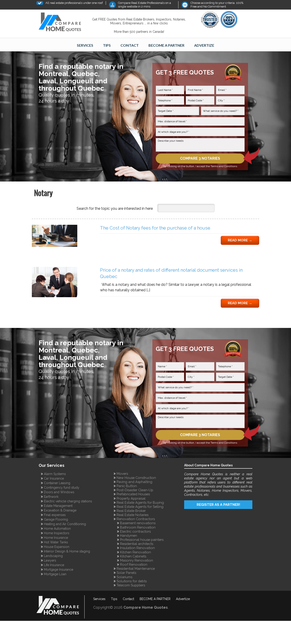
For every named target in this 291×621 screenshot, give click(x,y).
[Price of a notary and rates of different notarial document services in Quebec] (54, 296)
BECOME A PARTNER (166, 45)
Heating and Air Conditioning (65, 524)
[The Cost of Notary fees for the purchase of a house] (54, 245)
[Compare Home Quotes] (62, 23)
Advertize (204, 45)
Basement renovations (138, 523)
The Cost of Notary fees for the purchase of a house (155, 228)
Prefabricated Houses (133, 494)
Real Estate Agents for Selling (140, 507)
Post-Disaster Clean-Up (135, 490)
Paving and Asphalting (134, 482)
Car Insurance (54, 478)
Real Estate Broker (131, 511)
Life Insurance (54, 565)
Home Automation (57, 528)
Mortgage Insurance (58, 569)
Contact (129, 45)
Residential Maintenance (136, 568)
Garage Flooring (56, 519)
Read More (240, 240)
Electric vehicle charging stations (68, 501)
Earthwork (51, 496)
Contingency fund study (61, 487)
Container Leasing (57, 483)
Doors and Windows (59, 492)
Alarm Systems (55, 474)
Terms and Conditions (224, 166)
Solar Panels (126, 573)
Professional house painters (141, 540)
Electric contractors (135, 531)
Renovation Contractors (136, 519)
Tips (107, 45)
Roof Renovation (133, 564)
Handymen (128, 535)
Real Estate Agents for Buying (140, 502)
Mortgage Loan (55, 574)
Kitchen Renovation (135, 552)
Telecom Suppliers (131, 585)
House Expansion (56, 547)
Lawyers (50, 560)
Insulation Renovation (137, 548)
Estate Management (58, 506)
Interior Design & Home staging (67, 551)
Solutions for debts (132, 581)
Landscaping (53, 556)
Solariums (124, 577)
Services (85, 45)
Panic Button (127, 486)
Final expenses (55, 515)
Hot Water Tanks (56, 542)
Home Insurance (56, 537)
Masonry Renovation (136, 560)
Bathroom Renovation (138, 527)
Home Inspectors (56, 533)
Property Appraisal (131, 498)
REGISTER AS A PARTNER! (218, 504)
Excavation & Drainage (60, 510)
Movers (122, 473)
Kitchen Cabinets (133, 556)
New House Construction (136, 478)
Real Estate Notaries (132, 515)
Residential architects (136, 544)
